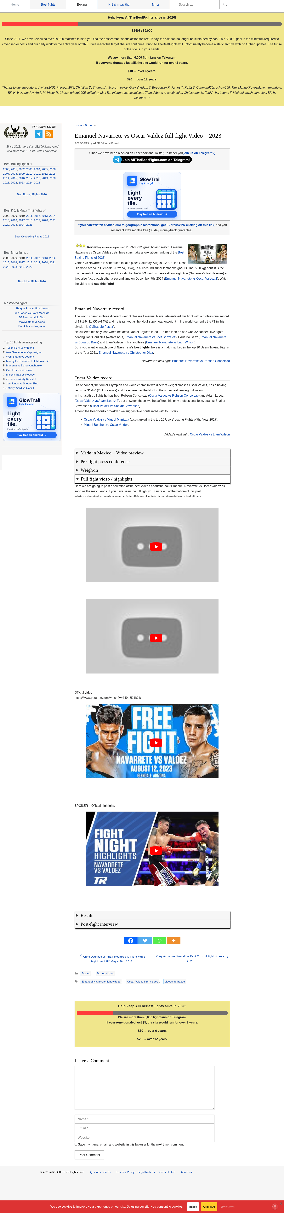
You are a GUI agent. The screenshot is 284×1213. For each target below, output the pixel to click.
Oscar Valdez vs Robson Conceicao (174, 395)
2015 (14, 178)
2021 (6, 182)
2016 (22, 178)
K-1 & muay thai (119, 4)
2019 (45, 178)
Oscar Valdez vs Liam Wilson (210, 434)
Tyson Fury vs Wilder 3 (20, 347)
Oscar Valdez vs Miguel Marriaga (106, 419)
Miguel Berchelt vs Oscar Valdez (106, 424)
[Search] (225, 4)
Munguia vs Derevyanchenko (24, 365)
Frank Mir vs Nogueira (32, 326)
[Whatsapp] (159, 940)
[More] (173, 940)
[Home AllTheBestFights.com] (16, 137)
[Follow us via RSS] (49, 136)
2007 (6, 173)
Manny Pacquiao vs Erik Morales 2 (27, 361)
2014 (6, 178)
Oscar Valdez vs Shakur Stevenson (115, 406)
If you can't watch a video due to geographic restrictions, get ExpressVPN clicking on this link (146, 225)
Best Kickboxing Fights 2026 (32, 236)
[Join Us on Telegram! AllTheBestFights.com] (152, 162)
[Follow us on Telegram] (39, 136)
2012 (45, 173)
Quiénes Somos (100, 1172)
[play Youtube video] (156, 547)
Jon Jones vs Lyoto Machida (32, 312)
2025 (37, 182)
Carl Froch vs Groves (19, 370)
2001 (14, 169)
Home (15, 4)
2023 (22, 182)
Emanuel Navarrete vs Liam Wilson (170, 342)
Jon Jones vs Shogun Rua (22, 383)
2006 (52, 169)
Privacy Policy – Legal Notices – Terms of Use (145, 1172)
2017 (29, 178)
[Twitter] (145, 940)
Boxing (82, 4)
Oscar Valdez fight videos (142, 981)
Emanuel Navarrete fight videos (101, 981)
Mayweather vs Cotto (32, 321)
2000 (6, 169)
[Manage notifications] (275, 1206)
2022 (14, 182)
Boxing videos (105, 973)
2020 (52, 178)
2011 (37, 173)
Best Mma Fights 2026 (32, 281)
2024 (29, 182)
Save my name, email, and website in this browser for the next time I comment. (131, 1144)
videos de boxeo (175, 981)
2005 (45, 169)
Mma (155, 4)
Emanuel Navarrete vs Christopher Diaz (126, 352)
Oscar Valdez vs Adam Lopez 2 (97, 400)
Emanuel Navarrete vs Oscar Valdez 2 (191, 278)
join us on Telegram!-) (199, 153)
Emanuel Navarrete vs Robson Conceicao (201, 361)
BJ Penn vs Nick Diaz (32, 317)
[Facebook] (131, 940)
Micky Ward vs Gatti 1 (21, 387)
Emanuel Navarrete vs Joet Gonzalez (150, 337)
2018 (37, 178)
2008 (14, 173)
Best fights (48, 4)
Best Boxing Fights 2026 (32, 194)
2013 (52, 173)
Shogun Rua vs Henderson (31, 308)
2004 (37, 169)
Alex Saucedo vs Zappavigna (24, 352)
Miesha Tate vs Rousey (20, 374)
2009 (22, 173)
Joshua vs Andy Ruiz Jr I (21, 379)
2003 (29, 169)
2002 (22, 169)
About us (186, 1172)
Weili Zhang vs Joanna (20, 356)
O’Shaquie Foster (101, 326)
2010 (29, 173)
